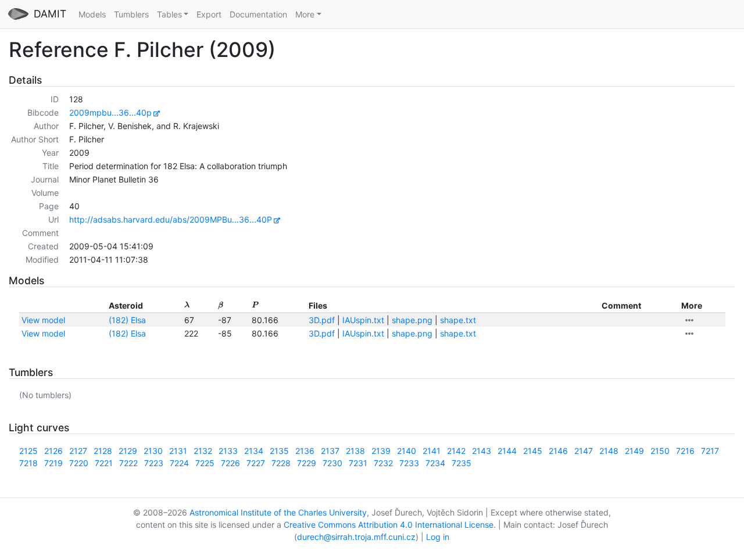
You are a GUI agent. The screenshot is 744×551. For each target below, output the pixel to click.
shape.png (412, 320)
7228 (281, 463)
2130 (153, 451)
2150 (660, 451)
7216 (685, 451)
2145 (532, 451)
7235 (461, 463)
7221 (104, 463)
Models (92, 14)
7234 (435, 463)
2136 (304, 451)
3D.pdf (322, 320)
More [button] (304, 14)
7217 (710, 451)
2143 (481, 451)
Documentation (258, 14)
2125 (28, 451)
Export (208, 14)
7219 (53, 463)
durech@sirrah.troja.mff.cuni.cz (356, 537)
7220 (78, 463)
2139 (381, 451)
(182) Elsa (127, 320)
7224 (179, 463)
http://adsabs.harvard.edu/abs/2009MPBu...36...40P (170, 219)
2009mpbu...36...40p (110, 112)
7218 (28, 463)
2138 (355, 451)
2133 (228, 451)
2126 (53, 451)
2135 (279, 451)
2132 (203, 451)
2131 (178, 451)
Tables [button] (169, 14)
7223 (153, 463)
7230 (332, 463)
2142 (456, 451)
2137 (330, 451)
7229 (306, 463)
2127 (78, 451)
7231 (358, 463)
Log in (437, 537)
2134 (253, 451)
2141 (432, 451)
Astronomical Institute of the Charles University (278, 512)
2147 (583, 451)
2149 (634, 451)
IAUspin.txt (363, 320)
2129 (128, 451)
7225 (204, 463)
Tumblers (131, 14)
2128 (103, 451)
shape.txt (458, 320)
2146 (558, 451)
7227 (255, 463)
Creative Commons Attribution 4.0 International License (388, 524)
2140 (406, 451)
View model (43, 320)
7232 (383, 463)
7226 (230, 463)
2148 (608, 451)
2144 (507, 451)
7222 (128, 463)
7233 (409, 463)
